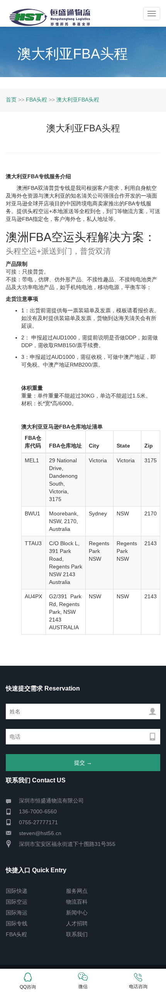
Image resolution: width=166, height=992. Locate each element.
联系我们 (77, 934)
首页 (11, 99)
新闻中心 (77, 912)
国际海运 (16, 912)
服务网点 (77, 891)
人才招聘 (77, 923)
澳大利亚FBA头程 (77, 99)
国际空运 (16, 902)
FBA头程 (36, 99)
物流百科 (77, 902)
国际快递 (16, 891)
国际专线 (16, 923)
